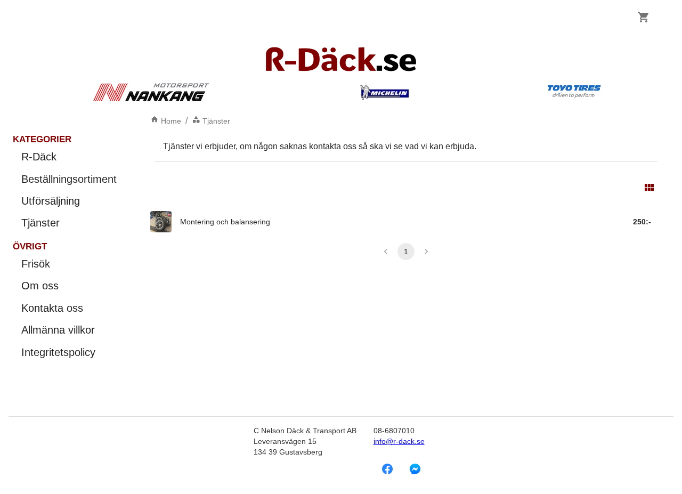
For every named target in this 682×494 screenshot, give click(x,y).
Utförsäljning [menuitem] (50, 201)
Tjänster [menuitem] (40, 223)
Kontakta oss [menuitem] (52, 308)
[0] (643, 17)
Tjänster (216, 121)
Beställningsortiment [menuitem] (69, 179)
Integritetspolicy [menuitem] (58, 352)
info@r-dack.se (399, 441)
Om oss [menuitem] (40, 285)
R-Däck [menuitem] (38, 157)
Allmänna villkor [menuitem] (58, 330)
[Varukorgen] (643, 17)
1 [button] (406, 251)
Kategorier (42, 139)
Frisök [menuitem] (35, 264)
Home (171, 121)
